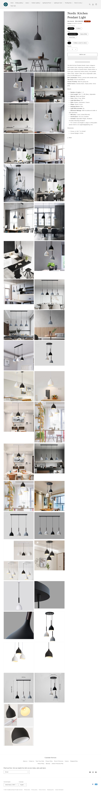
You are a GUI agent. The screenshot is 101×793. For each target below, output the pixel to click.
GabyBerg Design (11, 789)
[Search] (89, 4)
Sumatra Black (73, 34)
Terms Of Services (58, 761)
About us (25, 761)
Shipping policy (50, 789)
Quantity (69, 46)
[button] (82, 58)
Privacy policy (34, 789)
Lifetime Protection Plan (57, 763)
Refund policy (27, 789)
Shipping (69, 23)
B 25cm (79, 28)
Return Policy (41, 763)
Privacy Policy (49, 761)
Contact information (59, 789)
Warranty (48, 763)
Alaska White (83, 34)
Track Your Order (40, 761)
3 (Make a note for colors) (80, 42)
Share (70, 137)
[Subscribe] (27, 772)
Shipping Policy (74, 761)
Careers (67, 761)
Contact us (31, 761)
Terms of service (42, 789)
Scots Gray (72, 37)
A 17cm (71, 28)
